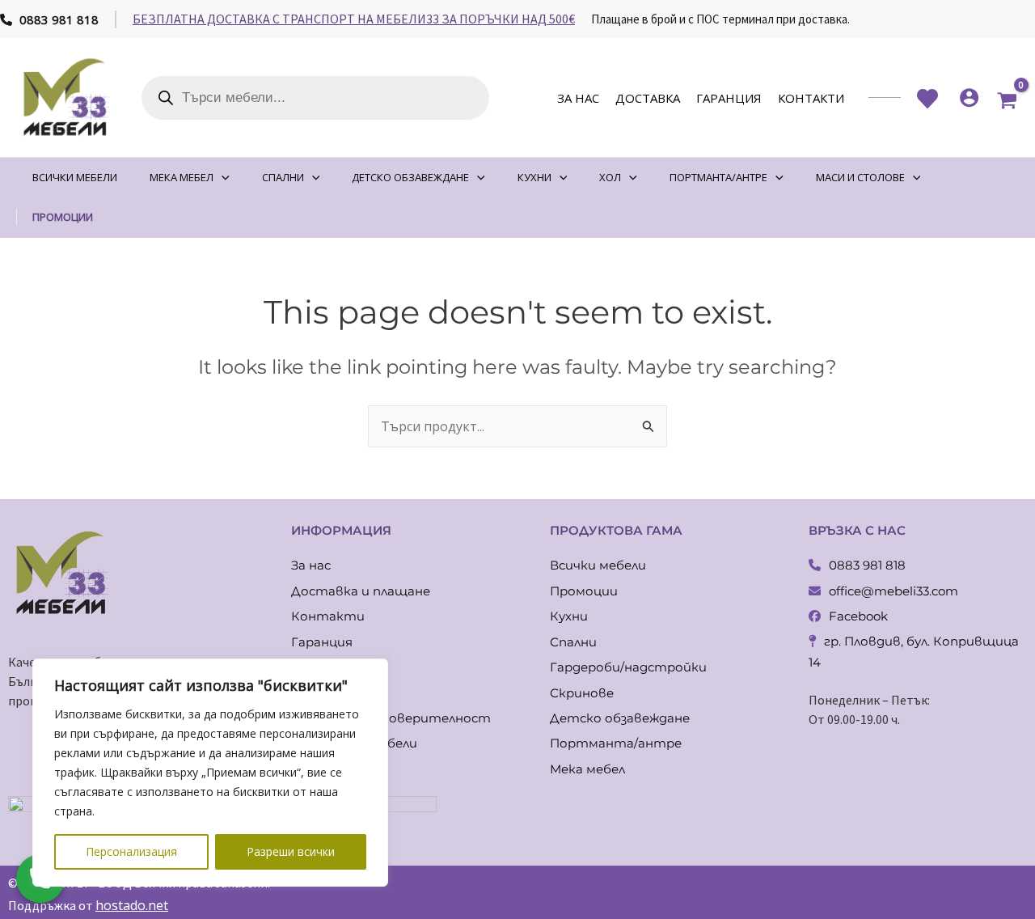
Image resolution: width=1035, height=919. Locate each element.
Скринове (582, 693)
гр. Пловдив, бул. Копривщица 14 (914, 651)
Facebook (858, 616)
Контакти (811, 98)
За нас (578, 98)
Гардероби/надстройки (628, 667)
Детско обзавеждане (620, 718)
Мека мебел (587, 769)
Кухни (569, 616)
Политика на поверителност (391, 718)
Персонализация (131, 851)
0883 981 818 (57, 19)
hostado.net (131, 905)
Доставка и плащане (360, 591)
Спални (573, 642)
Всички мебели (598, 565)
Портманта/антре (616, 743)
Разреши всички (291, 851)
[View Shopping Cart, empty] (1007, 97)
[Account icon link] (969, 97)
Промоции (584, 591)
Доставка (647, 98)
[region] (210, 773)
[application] (221, 177)
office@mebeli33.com (893, 591)
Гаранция (729, 98)
